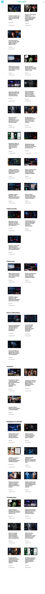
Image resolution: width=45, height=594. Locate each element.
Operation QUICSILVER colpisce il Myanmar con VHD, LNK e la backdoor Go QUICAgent (14, 328)
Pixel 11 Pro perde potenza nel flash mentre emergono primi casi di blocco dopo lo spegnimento (30, 94)
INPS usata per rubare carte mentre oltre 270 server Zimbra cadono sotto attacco (14, 68)
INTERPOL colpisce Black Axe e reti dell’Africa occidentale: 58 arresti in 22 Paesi (14, 196)
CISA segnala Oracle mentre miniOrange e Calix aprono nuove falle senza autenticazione (30, 223)
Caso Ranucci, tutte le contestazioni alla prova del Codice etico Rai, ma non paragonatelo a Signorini (14, 383)
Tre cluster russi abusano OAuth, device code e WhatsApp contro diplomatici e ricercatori (29, 328)
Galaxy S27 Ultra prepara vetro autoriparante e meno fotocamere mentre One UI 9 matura (14, 120)
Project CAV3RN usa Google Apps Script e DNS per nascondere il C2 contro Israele (14, 352)
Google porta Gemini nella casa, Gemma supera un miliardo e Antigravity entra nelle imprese (14, 484)
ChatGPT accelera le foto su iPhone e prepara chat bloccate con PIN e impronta (14, 459)
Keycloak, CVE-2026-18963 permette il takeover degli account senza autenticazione (14, 247)
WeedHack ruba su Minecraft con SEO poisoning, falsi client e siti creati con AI (30, 146)
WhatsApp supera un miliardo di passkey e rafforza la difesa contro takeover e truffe (14, 146)
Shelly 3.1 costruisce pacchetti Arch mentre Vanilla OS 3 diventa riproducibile (14, 171)
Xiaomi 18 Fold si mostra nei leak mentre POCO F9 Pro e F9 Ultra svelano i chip (30, 68)
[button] (43, 1)
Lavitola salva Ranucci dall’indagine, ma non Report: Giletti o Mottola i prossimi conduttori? (30, 383)
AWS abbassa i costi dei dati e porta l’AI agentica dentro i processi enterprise (14, 435)
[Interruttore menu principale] (2, 2)
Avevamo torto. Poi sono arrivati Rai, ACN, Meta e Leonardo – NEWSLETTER (14, 42)
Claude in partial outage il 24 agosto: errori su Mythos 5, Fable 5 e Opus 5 (30, 435)
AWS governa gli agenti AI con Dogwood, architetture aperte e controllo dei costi (30, 460)
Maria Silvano (11, 464)
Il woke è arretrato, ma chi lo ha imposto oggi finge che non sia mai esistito (14, 17)
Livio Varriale (11, 22)
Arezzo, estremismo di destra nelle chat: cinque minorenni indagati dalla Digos (30, 171)
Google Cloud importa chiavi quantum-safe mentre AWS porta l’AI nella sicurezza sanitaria (30, 484)
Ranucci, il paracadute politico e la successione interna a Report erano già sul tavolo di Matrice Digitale (30, 17)
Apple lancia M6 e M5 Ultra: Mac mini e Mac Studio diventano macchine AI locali (14, 93)
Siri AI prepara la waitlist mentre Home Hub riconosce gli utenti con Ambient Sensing (30, 120)
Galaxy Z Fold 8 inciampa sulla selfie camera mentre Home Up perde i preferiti (30, 196)
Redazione (27, 23)
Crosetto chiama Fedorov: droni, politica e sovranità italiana (14, 408)
